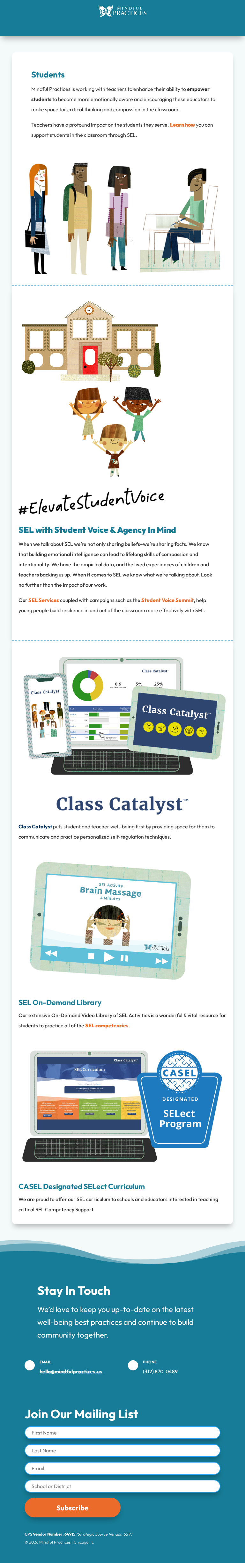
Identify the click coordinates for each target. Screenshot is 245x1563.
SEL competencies (107, 1025)
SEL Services (43, 600)
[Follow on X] (147, 1553)
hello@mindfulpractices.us (71, 1371)
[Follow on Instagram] (114, 1553)
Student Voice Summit (167, 600)
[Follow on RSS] (164, 1553)
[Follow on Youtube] (98, 1553)
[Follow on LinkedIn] (81, 1553)
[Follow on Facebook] (131, 1553)
